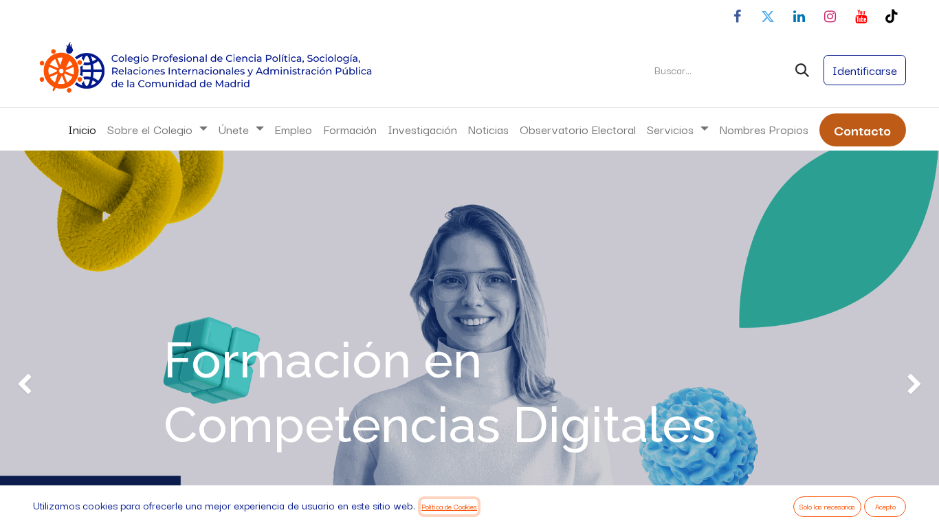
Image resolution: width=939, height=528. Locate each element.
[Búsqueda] (802, 70)
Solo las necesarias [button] (827, 506)
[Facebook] (737, 16)
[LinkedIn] (799, 16)
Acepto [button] (885, 506)
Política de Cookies (449, 506)
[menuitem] (82, 129)
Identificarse (864, 69)
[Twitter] (768, 16)
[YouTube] (860, 16)
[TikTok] (891, 16)
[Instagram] (829, 16)
